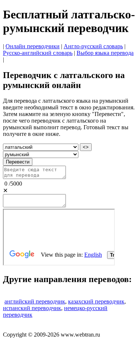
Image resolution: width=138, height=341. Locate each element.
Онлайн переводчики (33, 46)
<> (86, 147)
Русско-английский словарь (37, 53)
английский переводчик (34, 301)
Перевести (17, 162)
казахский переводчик (96, 301)
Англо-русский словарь (93, 46)
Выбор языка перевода (105, 53)
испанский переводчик (32, 308)
